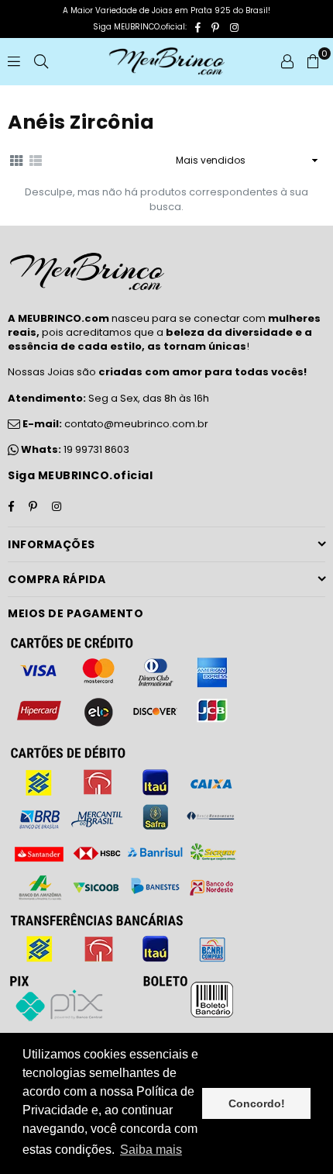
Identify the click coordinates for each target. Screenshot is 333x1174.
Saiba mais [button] (151, 1149)
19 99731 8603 (96, 449)
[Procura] (41, 61)
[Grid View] (16, 160)
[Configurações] (287, 61)
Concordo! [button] (256, 1103)
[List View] (35, 160)
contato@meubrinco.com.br (114, 423)
